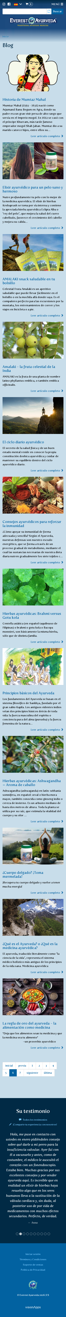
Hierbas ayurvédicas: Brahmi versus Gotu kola (32, 615)
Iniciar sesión (33, 1254)
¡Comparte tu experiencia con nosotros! (34, 1124)
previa (22, 1065)
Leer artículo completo (46, 136)
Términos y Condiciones (33, 1259)
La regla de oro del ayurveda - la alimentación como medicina (29, 1025)
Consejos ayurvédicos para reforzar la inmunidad (32, 524)
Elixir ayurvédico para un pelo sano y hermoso (33, 189)
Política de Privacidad (33, 1269)
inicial (9, 1065)
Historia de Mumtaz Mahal (24, 99)
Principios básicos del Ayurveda (28, 693)
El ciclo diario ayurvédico (23, 442)
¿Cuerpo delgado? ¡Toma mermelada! (23, 874)
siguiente (32, 1072)
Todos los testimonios (34, 1119)
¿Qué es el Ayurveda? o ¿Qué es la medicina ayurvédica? (30, 946)
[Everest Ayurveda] (33, 22)
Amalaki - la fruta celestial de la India (29, 369)
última (48, 1072)
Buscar (57, 11)
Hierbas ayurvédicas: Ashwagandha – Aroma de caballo (32, 783)
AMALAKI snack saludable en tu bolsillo (29, 281)
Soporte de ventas (33, 1264)
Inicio (6, 36)
